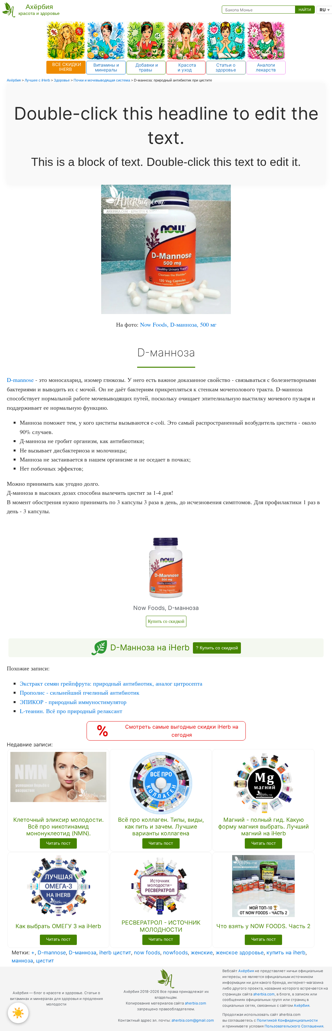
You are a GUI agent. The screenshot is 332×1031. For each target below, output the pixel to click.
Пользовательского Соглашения (294, 1026)
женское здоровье (240, 952)
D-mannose (20, 380)
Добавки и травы (146, 67)
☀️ (18, 1012)
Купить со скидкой (166, 621)
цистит (45, 960)
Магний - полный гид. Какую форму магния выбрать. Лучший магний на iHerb (263, 826)
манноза (22, 960)
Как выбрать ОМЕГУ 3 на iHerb (58, 926)
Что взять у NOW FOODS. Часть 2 (263, 926)
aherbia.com (195, 1003)
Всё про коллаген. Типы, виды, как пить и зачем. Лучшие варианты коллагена (161, 826)
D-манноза (82, 952)
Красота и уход (186, 67)
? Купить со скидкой (217, 647)
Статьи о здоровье (226, 67)
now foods (147, 952)
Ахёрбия (246, 971)
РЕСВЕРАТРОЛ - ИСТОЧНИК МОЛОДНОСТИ (161, 926)
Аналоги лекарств (266, 67)
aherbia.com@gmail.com (193, 1020)
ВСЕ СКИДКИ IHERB (66, 67)
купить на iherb (286, 952)
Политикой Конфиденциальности (287, 1020)
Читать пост (58, 843)
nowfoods (175, 952)
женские (202, 952)
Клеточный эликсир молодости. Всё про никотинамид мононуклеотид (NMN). (58, 826)
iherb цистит (115, 952)
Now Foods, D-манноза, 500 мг (178, 324)
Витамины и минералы (106, 67)
